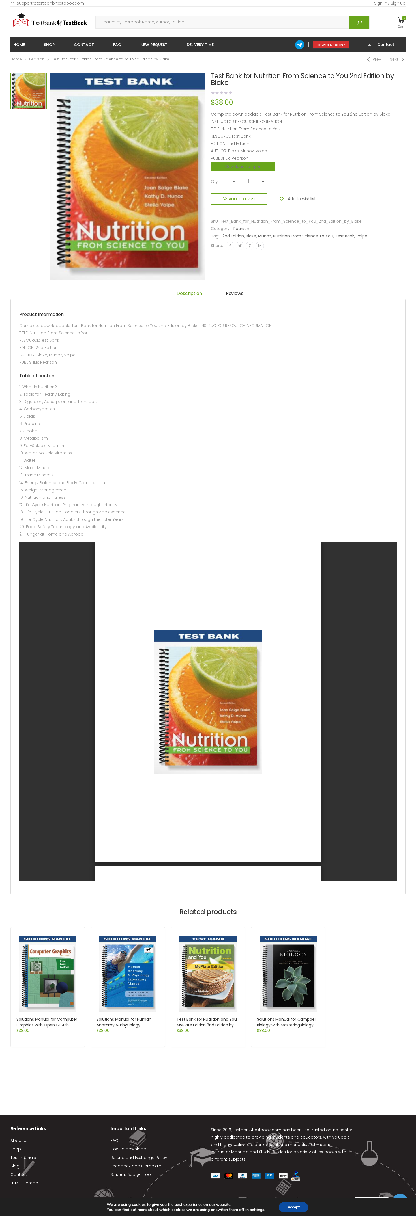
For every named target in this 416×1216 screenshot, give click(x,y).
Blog (15, 1166)
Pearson (36, 59)
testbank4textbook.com (257, 1130)
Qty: (215, 181)
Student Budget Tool (131, 1174)
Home (19, 44)
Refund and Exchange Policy (139, 1157)
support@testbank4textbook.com (50, 3)
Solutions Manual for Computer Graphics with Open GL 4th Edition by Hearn (46, 1024)
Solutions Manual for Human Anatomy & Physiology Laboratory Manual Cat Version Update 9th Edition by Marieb (126, 1027)
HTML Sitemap (24, 1183)
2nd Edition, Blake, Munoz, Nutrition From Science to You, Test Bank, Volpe (294, 236)
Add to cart (242, 199)
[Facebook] (230, 246)
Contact (84, 44)
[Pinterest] (250, 246)
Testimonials (23, 1157)
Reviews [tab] (234, 293)
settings (257, 1209)
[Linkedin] (260, 246)
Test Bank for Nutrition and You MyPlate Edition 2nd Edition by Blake (207, 1024)
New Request (154, 44)
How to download (128, 1149)
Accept (293, 1207)
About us (19, 1140)
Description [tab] (189, 293)
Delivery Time (200, 44)
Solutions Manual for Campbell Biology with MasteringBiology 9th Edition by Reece (286, 1024)
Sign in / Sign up (390, 3)
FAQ (117, 44)
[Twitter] (240, 246)
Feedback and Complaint (137, 1166)
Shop (49, 44)
